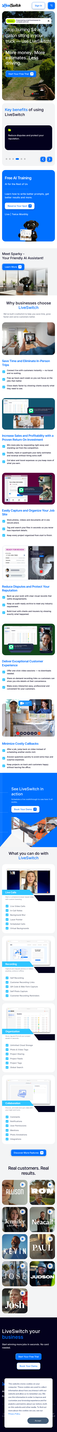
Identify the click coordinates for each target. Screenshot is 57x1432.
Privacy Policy (14, 1414)
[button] (43, 159)
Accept (38, 1420)
